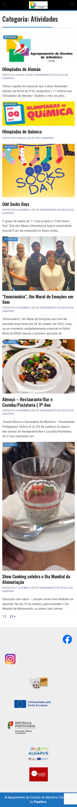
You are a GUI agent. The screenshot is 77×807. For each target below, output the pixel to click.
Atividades (10, 37)
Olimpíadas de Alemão (21, 69)
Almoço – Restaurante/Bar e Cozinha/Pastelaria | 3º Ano (27, 402)
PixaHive (40, 802)
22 (11, 616)
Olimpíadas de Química (22, 131)
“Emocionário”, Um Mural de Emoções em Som (37, 299)
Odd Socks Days (15, 203)
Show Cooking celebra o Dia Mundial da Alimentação (36, 579)
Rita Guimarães (44, 138)
